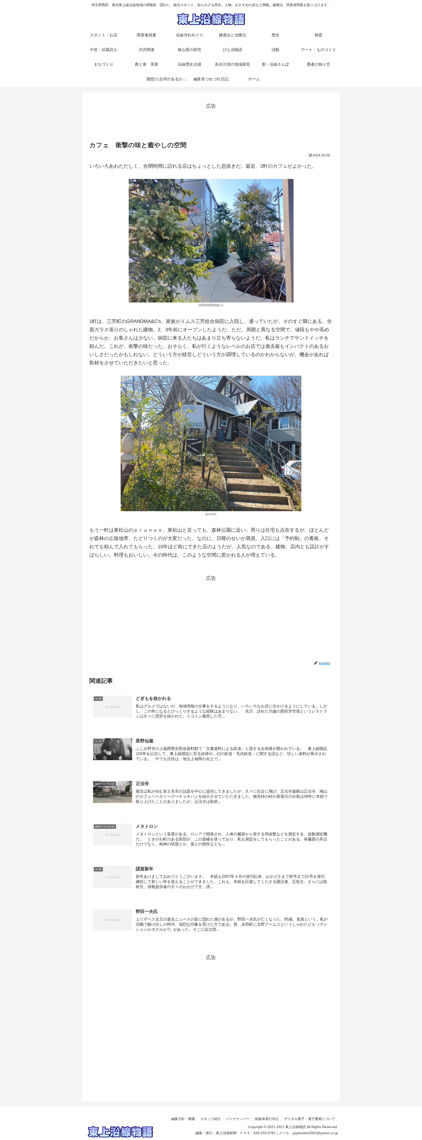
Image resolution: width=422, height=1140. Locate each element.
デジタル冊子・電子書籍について (309, 1119)
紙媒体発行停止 (267, 1119)
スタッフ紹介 (210, 1119)
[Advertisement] (211, 121)
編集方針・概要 (183, 1119)
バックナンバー (238, 1119)
